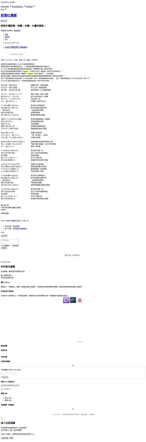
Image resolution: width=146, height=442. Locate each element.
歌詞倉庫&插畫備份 (20, 228)
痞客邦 (13, 221)
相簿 (6, 34)
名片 (6, 39)
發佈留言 (4, 248)
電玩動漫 (17, 30)
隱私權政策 (84, 414)
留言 (18, 221)
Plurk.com (80, 341)
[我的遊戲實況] (66, 302)
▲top (2, 232)
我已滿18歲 (5, 438)
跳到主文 (4, 21)
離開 (11, 438)
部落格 (7, 37)
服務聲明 (91, 414)
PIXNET (58, 414)
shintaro (3, 209)
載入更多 (4, 236)
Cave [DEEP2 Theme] (16, 47)
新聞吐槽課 (9, 15)
